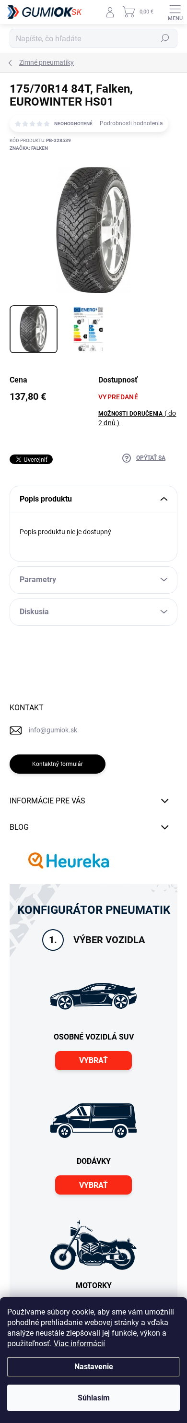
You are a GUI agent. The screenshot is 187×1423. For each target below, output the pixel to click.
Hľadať (165, 38)
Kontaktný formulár (57, 764)
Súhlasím (94, 1397)
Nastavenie (93, 1366)
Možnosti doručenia (137, 417)
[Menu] (175, 12)
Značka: (29, 148)
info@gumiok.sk (53, 730)
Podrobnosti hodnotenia (131, 123)
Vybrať (93, 1060)
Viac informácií (79, 1343)
